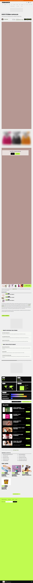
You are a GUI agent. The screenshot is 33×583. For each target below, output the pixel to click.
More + (31, 4)
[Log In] (28, 2)
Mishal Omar (6, 19)
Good (27, 4)
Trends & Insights (4, 499)
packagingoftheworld (18, 19)
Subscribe (15, 501)
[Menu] (30, 2)
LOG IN (13, 153)
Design (17, 4)
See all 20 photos (5, 315)
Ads (19, 4)
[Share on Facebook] (27, 19)
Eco (24, 4)
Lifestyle (6, 13)
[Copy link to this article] (25, 19)
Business (22, 4)
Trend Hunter (3, 13)
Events (13, 499)
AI (7, 4)
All (2, 4)
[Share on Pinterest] (30, 19)
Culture (14, 4)
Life (11, 4)
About (16, 499)
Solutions (9, 499)
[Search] (27, 2)
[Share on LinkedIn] (26, 19)
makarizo (22, 19)
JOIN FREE (17, 153)
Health (8, 13)
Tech (9, 4)
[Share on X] (29, 19)
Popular (5, 4)
